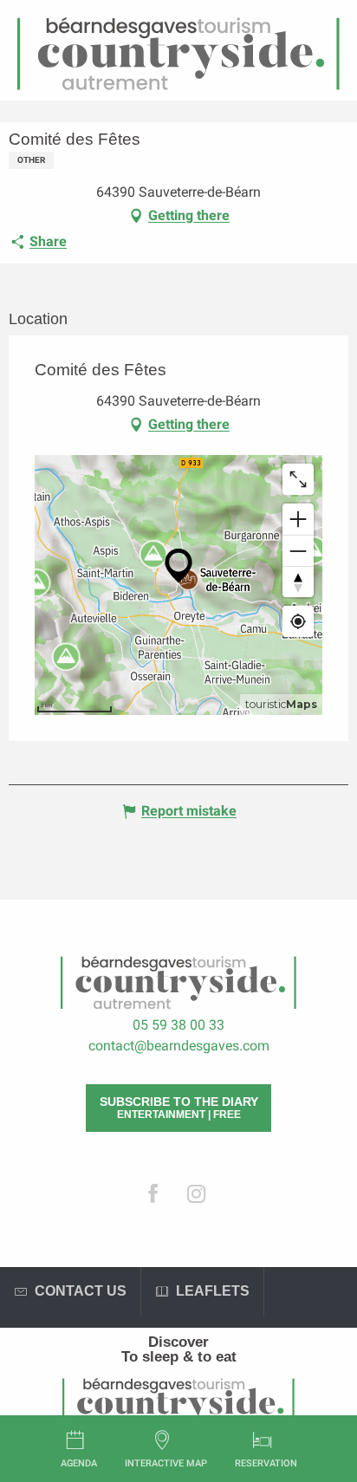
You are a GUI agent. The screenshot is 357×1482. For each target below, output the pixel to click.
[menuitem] (178, 1342)
